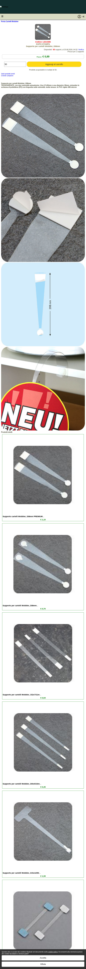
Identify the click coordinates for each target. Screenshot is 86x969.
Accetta (43, 958)
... (23, 516)
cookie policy (53, 952)
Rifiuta (43, 964)
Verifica (81, 49)
